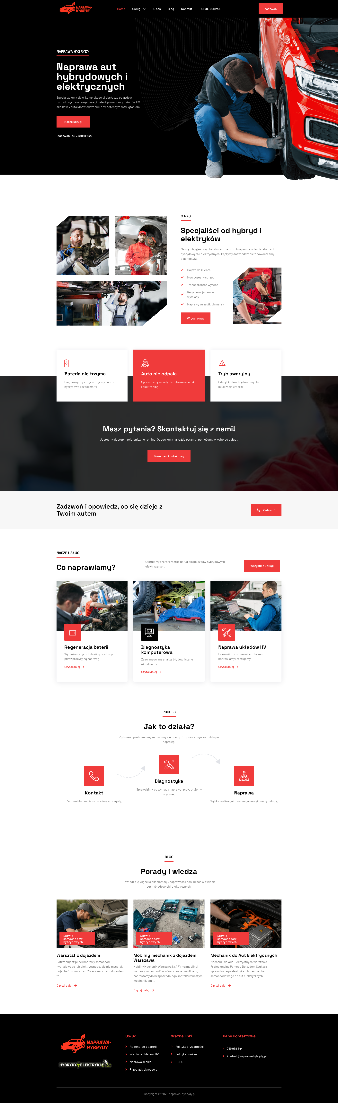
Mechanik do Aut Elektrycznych (243, 955)
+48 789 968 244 (209, 9)
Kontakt (186, 9)
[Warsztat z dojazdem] (92, 924)
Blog (171, 9)
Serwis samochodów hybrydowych (73, 939)
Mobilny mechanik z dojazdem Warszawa (164, 957)
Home (121, 9)
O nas (157, 9)
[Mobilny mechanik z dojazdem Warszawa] (168, 924)
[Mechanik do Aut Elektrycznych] (245, 924)
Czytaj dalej (72, 666)
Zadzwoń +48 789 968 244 (75, 135)
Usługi (136, 9)
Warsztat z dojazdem (78, 955)
